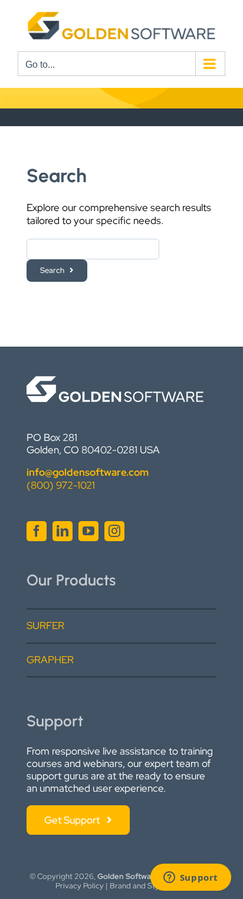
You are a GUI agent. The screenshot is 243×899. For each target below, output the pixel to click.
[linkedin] (62, 531)
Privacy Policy (79, 886)
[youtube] (88, 531)
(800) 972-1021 (61, 485)
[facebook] (37, 531)
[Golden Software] (115, 380)
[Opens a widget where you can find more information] (190, 878)
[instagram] (114, 531)
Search (52, 270)
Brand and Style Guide (149, 886)
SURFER (45, 625)
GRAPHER (50, 659)
